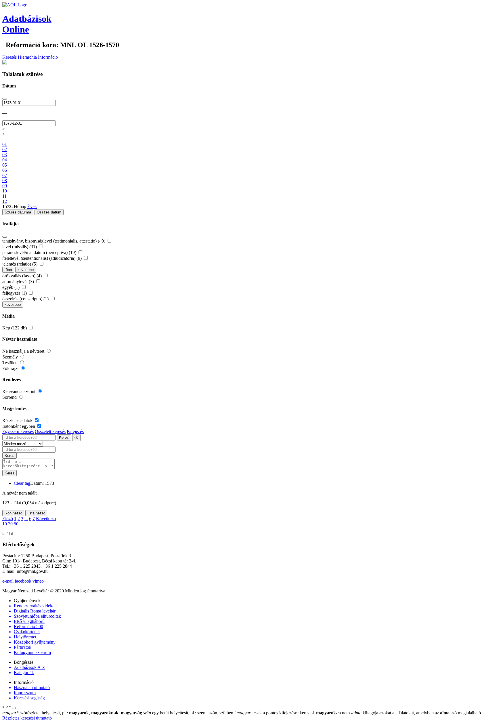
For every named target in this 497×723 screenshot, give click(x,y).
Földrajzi (11, 368)
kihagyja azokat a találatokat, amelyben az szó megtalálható (416, 712)
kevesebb (26, 270)
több (8, 270)
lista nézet (36, 513)
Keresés (9, 57)
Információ (48, 57)
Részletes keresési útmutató (27, 718)
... (26, 518)
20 (10, 523)
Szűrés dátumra (18, 212)
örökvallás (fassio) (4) (22, 275)
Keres (64, 437)
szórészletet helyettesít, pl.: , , (72, 712)
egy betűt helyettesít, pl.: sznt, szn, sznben (188, 712)
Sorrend (10, 397)
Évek (32, 206)
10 (4, 523)
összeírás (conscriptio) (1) (26, 298)
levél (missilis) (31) (20, 246)
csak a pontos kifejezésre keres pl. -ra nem (292, 712)
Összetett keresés (50, 431)
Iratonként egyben (19, 426)
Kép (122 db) (15, 327)
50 (16, 523)
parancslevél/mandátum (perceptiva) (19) (39, 252)
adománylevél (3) (18, 281)
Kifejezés (75, 431)
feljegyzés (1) (15, 293)
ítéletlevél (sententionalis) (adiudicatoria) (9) (42, 258)
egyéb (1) (11, 287)
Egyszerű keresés (18, 431)
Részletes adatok (18, 420)
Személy (10, 356)
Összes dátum (49, 212)
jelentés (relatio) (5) (20, 264)
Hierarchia (27, 57)
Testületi (10, 362)
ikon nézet (13, 513)
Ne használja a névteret (23, 351)
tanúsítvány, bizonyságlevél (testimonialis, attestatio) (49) (54, 241)
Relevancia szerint (19, 391)
